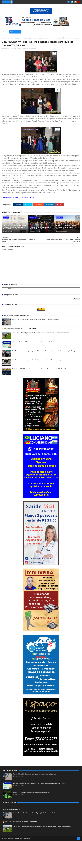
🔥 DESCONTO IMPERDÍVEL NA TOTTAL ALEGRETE (19, 328)
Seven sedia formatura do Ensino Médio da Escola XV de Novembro (40, 228)
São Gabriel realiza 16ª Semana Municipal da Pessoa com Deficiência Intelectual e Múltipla (41, 342)
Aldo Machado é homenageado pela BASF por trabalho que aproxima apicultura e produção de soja (44, 351)
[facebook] (68, 2)
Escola (6, 217)
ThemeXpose (26, 838)
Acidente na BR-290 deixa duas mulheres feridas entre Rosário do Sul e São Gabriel (39, 369)
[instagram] (75, 2)
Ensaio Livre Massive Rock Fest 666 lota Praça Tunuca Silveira (31, 792)
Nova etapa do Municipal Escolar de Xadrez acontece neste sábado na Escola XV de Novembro (14, 227)
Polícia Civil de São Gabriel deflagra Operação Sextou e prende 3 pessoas (35, 319)
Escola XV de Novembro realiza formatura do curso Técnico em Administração (66, 227)
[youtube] (79, 2)
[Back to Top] (78, 838)
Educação (33, 217)
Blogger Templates (8, 838)
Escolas (10, 38)
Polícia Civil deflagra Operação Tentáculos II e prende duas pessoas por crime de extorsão (41, 333)
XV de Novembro (26, 38)
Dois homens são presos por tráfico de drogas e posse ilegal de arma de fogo (36, 360)
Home (3, 32)
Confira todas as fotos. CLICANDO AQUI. (18, 198)
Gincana (16, 38)
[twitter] (72, 2)
